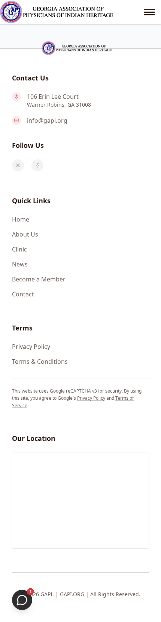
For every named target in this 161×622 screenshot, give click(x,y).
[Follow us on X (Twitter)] (18, 165)
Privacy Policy (31, 346)
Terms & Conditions (40, 361)
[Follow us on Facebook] (37, 165)
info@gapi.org (47, 120)
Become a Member (39, 279)
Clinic (19, 249)
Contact (23, 294)
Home (20, 219)
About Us (25, 234)
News (20, 264)
